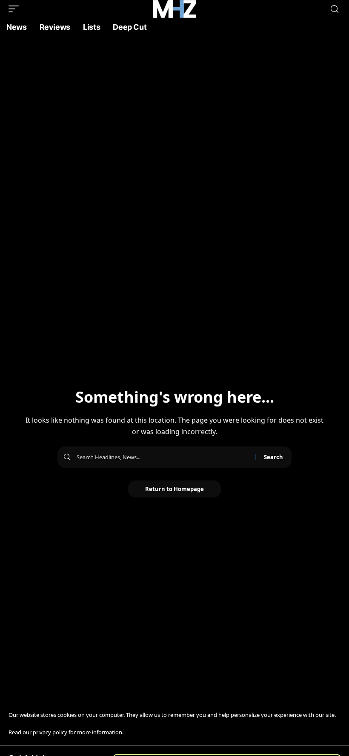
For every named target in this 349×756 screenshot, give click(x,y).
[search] (334, 9)
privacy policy (50, 732)
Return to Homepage (174, 489)
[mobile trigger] (16, 9)
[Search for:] (162, 457)
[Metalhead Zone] (174, 9)
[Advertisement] (174, 99)
